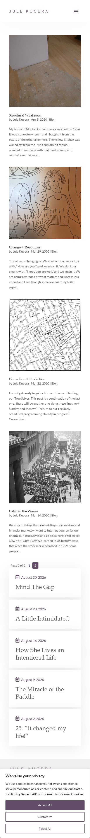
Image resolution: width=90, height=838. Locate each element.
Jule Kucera (21, 119)
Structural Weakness (25, 115)
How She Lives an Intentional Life (40, 653)
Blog (52, 119)
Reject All (45, 828)
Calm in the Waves (23, 511)
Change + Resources (25, 247)
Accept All (45, 805)
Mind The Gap (35, 587)
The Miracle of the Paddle (40, 693)
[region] (45, 803)
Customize (45, 817)
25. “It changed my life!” (41, 732)
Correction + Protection (27, 379)
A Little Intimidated (42, 618)
